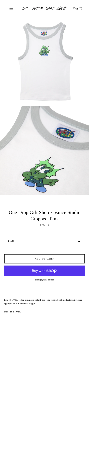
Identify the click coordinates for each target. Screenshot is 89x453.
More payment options (44, 280)
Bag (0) (77, 8)
